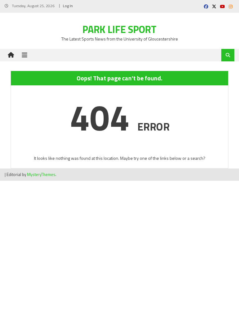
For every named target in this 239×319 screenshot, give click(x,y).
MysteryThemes (41, 174)
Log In (68, 6)
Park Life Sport (119, 29)
